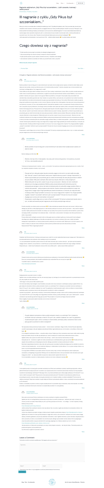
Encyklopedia (70, 3)
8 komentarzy (23, 11)
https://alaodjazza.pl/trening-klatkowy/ (31, 406)
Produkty (29, 11)
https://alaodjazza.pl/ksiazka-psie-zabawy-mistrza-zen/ (35, 423)
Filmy (62, 3)
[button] (80, 3)
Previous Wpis (24, 68)
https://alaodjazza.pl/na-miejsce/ (74, 412)
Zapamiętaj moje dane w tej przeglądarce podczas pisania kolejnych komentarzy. (40, 469)
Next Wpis (81, 68)
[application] (64, 3)
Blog (57, 3)
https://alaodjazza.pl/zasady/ (29, 263)
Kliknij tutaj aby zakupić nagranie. (28, 62)
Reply (83, 134)
